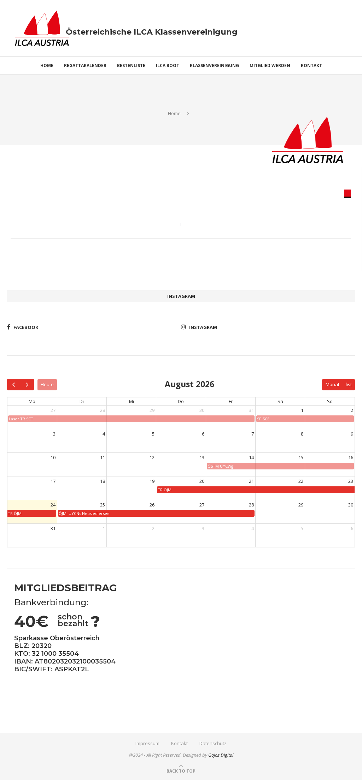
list (349, 384)
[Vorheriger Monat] (14, 384)
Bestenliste (131, 65)
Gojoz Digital (220, 755)
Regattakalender (85, 65)
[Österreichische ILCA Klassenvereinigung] (42, 14)
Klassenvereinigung (214, 65)
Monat (332, 384)
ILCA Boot (167, 65)
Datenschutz (213, 743)
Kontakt (311, 65)
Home (46, 65)
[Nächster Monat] (27, 384)
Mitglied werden (270, 65)
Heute (47, 384)
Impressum (147, 743)
